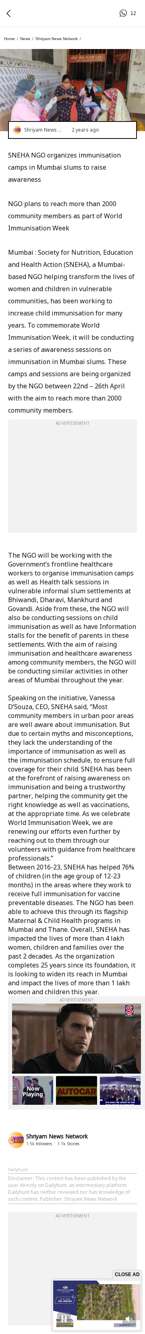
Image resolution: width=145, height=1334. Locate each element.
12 (124, 13)
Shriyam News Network (56, 38)
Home (9, 38)
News (25, 38)
